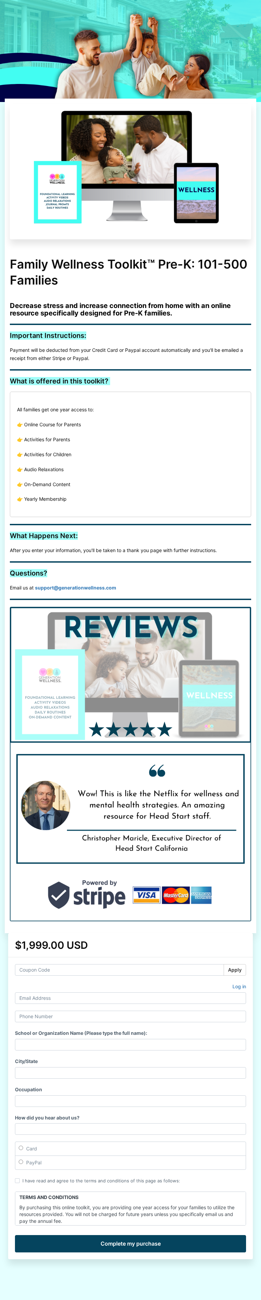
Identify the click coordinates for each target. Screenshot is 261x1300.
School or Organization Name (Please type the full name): (81, 1033)
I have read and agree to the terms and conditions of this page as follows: (101, 1180)
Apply (235, 970)
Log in (239, 986)
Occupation (28, 1089)
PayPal (33, 1162)
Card (31, 1148)
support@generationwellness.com (75, 588)
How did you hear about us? (47, 1118)
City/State (26, 1061)
